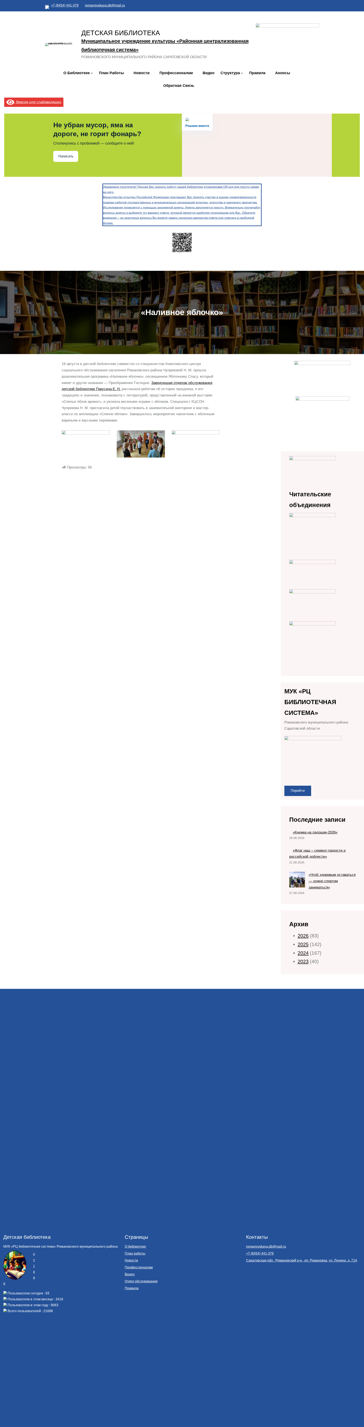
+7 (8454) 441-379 (65, 5)
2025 (303, 944)
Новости (131, 1260)
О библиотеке (135, 1246)
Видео (130, 1274)
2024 (303, 953)
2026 (303, 935)
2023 (303, 961)
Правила (132, 1288)
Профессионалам (139, 1267)
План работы (135, 1253)
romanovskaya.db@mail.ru (105, 5)
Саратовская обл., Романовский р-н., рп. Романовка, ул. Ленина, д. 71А (301, 1260)
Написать (65, 156)
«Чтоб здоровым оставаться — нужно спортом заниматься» (332, 881)
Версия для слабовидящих (37, 102)
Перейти (298, 791)
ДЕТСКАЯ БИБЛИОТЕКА (120, 33)
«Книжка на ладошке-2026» (315, 832)
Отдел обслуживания (141, 1281)
